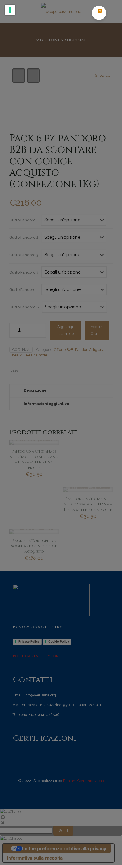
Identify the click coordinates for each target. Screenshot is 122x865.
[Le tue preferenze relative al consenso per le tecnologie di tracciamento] (10, 10)
